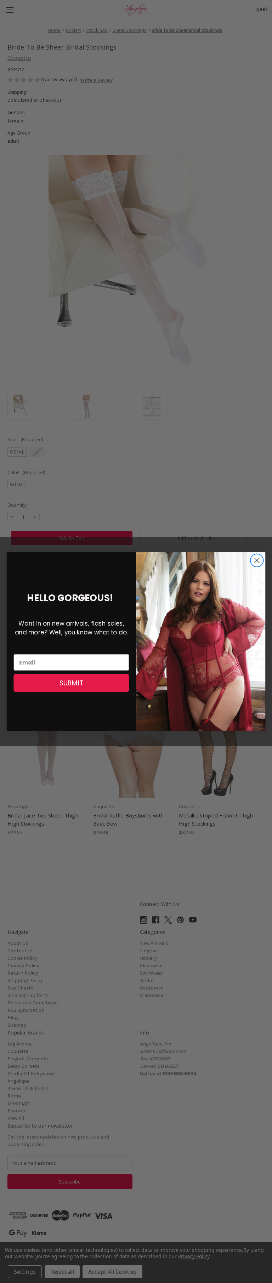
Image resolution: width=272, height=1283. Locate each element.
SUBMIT (71, 683)
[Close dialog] (257, 560)
